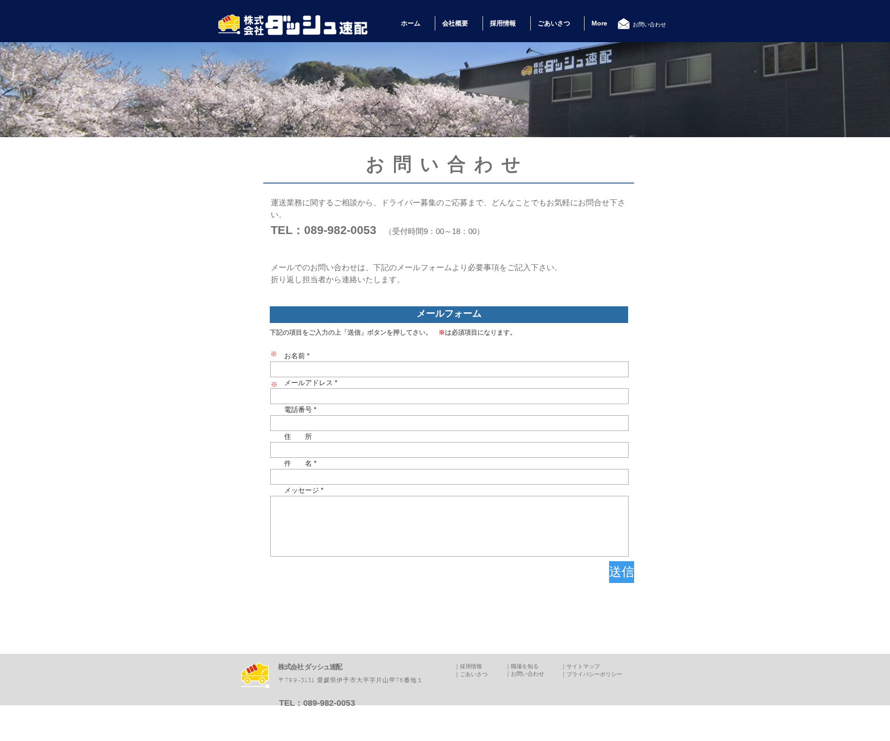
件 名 (291, 463)
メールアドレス (301, 382)
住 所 (291, 436)
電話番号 (291, 409)
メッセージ (294, 490)
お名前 (287, 355)
